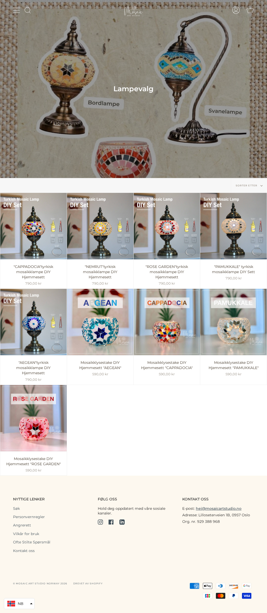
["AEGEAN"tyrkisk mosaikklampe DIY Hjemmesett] (33, 322)
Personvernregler (29, 516)
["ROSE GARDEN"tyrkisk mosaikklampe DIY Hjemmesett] (167, 226)
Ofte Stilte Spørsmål (31, 542)
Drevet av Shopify (88, 583)
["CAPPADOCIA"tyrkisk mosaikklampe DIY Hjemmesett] (33, 226)
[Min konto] (236, 10)
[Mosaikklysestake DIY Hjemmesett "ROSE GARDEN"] (33, 418)
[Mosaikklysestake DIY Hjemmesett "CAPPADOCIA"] (167, 322)
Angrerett (22, 525)
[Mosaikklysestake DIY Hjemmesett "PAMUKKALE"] (233, 322)
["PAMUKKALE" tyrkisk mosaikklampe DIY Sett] (233, 226)
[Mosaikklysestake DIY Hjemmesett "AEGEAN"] (100, 322)
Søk (16, 508)
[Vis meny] (17, 10)
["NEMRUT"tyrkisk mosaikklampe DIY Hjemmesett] (100, 226)
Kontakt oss (24, 550)
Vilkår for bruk (26, 533)
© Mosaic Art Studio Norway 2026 (40, 583)
